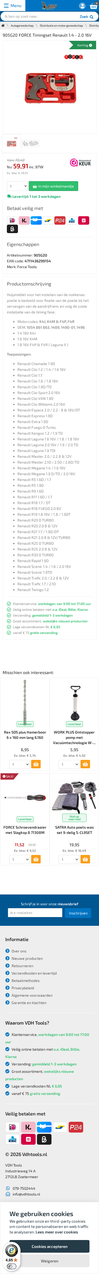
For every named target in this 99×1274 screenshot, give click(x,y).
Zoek (84, 16)
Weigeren (49, 1260)
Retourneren (22, 965)
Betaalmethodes (25, 980)
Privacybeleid (22, 988)
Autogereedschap (22, 25)
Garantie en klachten (28, 1002)
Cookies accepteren (50, 1246)
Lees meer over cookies (57, 1231)
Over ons (18, 951)
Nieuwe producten (27, 958)
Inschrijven (78, 913)
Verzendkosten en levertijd (34, 973)
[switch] (11, 1266)
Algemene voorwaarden (32, 995)
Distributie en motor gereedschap (61, 25)
